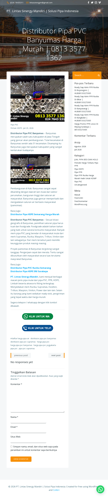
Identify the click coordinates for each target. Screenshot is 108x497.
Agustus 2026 (80, 146)
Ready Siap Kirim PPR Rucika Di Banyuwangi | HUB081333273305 (86, 108)
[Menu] (99, 11)
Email (14, 426)
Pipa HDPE (79, 169)
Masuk (77, 194)
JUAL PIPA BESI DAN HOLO (86, 159)
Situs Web (15, 436)
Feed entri (78, 198)
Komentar (16, 384)
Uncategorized (80, 184)
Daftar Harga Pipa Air (20, 338)
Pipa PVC (14, 124)
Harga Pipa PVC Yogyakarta (45, 345)
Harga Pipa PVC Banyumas (21, 345)
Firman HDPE (16, 128)
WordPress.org (80, 204)
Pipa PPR (78, 172)
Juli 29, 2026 (28, 128)
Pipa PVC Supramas (27, 348)
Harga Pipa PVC (43, 341)
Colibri (56, 490)
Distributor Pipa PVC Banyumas (43, 338)
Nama (14, 417)
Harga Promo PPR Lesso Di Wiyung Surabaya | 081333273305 (86, 127)
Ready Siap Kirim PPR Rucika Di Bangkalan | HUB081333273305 (86, 117)
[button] (100, 489)
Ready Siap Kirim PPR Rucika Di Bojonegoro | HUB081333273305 (86, 90)
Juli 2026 (78, 149)
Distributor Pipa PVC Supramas (23, 341)
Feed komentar (80, 201)
